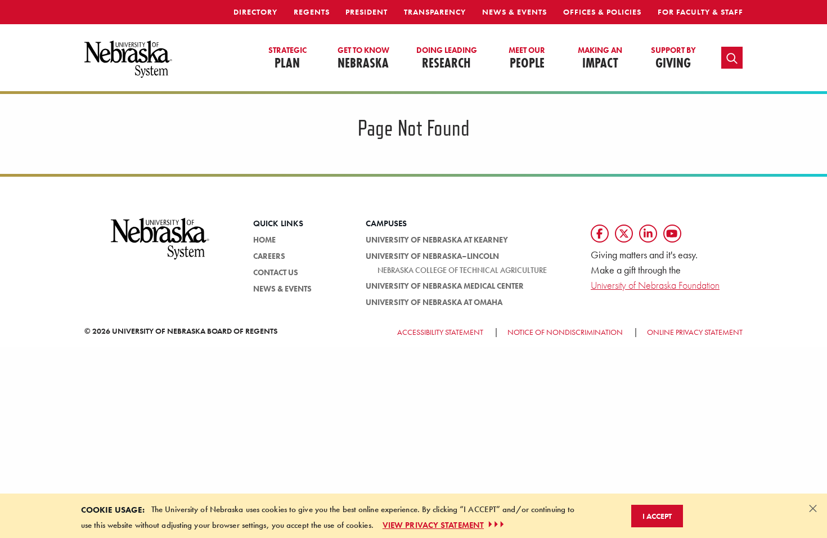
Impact (600, 58)
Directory (255, 12)
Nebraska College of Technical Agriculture (462, 270)
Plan (287, 58)
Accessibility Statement (440, 332)
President (366, 12)
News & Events (514, 12)
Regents (312, 12)
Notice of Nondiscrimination (565, 332)
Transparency (435, 12)
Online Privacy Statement (695, 332)
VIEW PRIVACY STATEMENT (433, 524)
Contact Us (275, 272)
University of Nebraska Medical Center (445, 286)
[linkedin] (648, 234)
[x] (624, 234)
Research (446, 58)
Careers (269, 256)
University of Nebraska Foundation (655, 285)
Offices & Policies (602, 12)
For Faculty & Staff (700, 12)
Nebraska (363, 58)
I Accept (657, 515)
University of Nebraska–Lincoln (432, 256)
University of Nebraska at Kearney (437, 240)
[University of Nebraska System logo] (160, 245)
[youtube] (672, 234)
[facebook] (600, 234)
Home (264, 240)
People (527, 58)
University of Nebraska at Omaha (434, 302)
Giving (673, 58)
